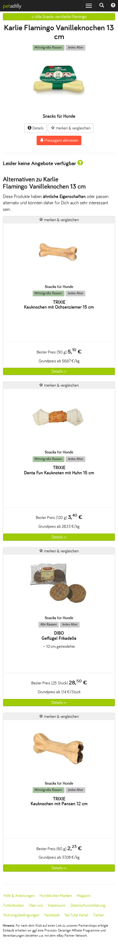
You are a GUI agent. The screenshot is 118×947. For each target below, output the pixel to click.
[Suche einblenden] (101, 5)
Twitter (98, 915)
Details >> (59, 371)
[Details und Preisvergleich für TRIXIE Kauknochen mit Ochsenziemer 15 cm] (59, 253)
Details (38, 128)
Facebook (52, 915)
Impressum (57, 905)
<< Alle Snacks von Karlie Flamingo (59, 17)
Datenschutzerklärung (87, 905)
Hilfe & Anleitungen (19, 896)
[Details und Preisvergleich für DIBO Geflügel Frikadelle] (59, 585)
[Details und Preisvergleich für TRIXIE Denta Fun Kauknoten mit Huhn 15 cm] (59, 419)
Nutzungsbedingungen (21, 915)
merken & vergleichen (73, 128)
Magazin (84, 896)
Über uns (36, 905)
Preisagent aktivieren (61, 140)
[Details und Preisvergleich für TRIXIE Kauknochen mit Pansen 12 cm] (59, 750)
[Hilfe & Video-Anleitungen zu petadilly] (113, 5)
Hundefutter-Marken (56, 896)
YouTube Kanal (76, 915)
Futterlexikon (13, 905)
